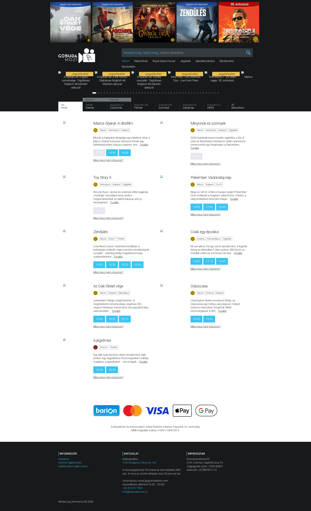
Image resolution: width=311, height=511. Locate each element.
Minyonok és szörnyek (208, 123)
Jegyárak (185, 61)
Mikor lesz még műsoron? (108, 160)
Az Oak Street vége (108, 286)
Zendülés (100, 231)
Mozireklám (128, 66)
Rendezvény (227, 61)
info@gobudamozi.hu (135, 491)
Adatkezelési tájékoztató (72, 466)
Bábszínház (141, 61)
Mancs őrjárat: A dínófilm (113, 123)
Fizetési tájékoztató (70, 462)
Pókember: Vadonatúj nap (210, 177)
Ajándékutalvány (205, 61)
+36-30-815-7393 (132, 488)
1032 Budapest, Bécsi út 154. (139, 462)
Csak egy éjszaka (204, 231)
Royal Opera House (164, 61)
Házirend (63, 459)
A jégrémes (102, 340)
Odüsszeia (198, 286)
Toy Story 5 (102, 177)
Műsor (125, 61)
